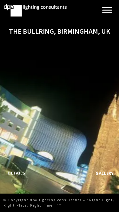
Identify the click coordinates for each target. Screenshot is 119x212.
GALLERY (105, 173)
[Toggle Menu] (107, 10)
